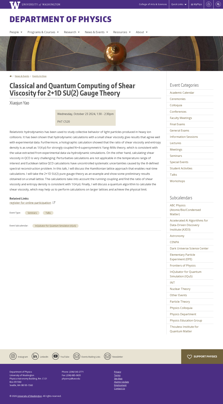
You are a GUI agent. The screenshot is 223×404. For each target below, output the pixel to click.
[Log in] (208, 4)
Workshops (177, 181)
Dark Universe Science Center (189, 248)
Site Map (118, 378)
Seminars (32, 212)
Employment (120, 385)
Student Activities (181, 168)
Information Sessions (184, 137)
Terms (117, 375)
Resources (120, 32)
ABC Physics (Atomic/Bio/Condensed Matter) (185, 209)
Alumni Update (121, 381)
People (14, 32)
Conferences (178, 112)
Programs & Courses (41, 32)
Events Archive (39, 76)
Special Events (179, 162)
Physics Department (183, 314)
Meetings (176, 149)
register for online (30, 203)
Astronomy (177, 236)
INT (172, 283)
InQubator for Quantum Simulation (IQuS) (55, 225)
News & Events (95, 32)
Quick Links (177, 4)
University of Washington (29, 396)
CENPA (174, 242)
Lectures (175, 143)
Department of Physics (61, 19)
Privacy (117, 371)
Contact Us (119, 388)
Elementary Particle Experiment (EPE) (182, 257)
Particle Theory (180, 302)
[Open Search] (218, 4)
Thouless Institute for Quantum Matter (184, 329)
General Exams (179, 130)
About (140, 32)
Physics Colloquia (181, 308)
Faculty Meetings (181, 118)
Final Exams (177, 124)
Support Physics (205, 356)
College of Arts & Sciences (153, 4)
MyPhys (198, 4)
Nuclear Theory (180, 289)
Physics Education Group (186, 320)
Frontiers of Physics (183, 265)
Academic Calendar (182, 93)
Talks (48, 212)
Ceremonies (178, 99)
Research (70, 32)
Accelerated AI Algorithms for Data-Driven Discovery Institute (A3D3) (189, 225)
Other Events (178, 295)
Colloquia (176, 105)
